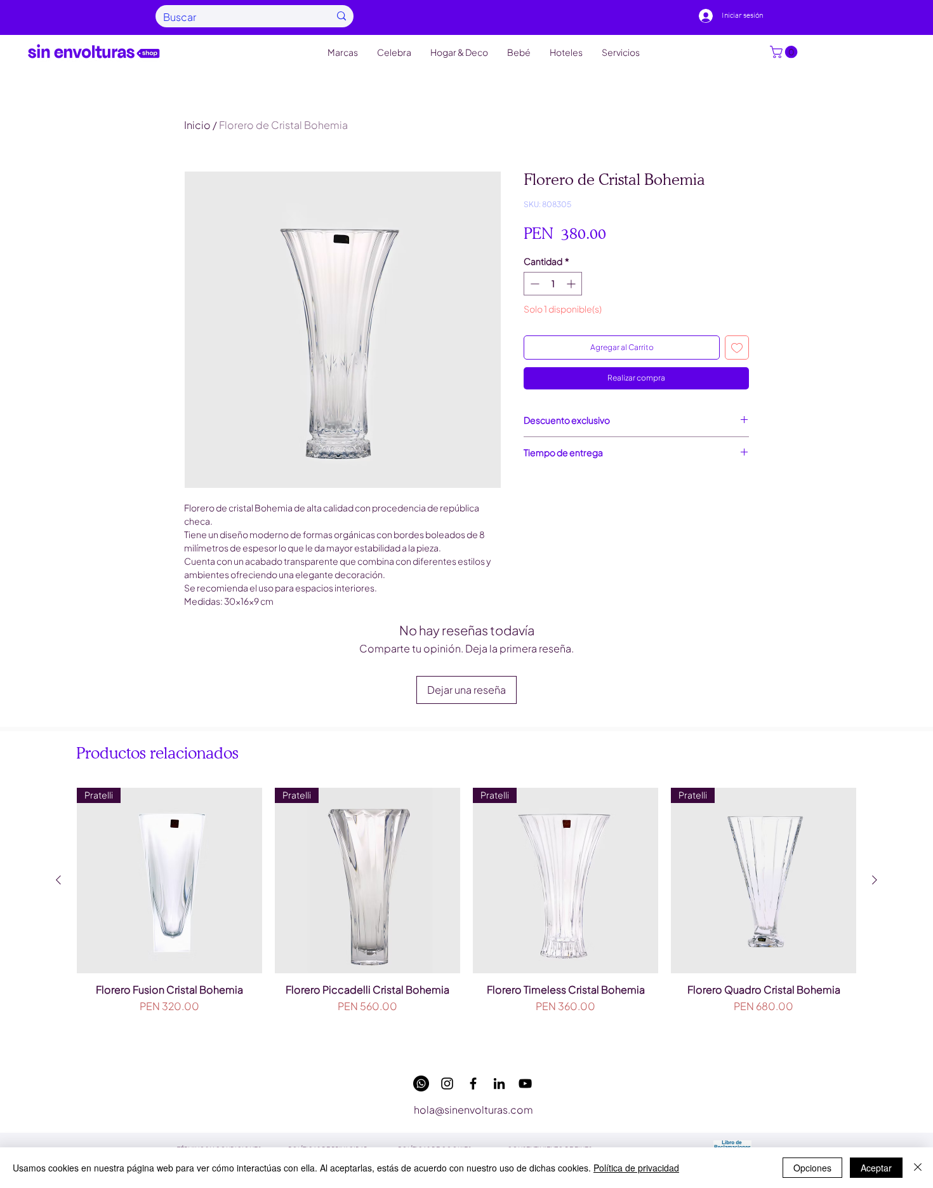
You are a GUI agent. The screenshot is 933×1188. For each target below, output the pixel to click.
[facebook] (473, 1083)
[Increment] (572, 284)
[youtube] (525, 1083)
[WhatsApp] (421, 1083)
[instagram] (447, 1083)
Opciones (812, 1167)
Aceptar (876, 1167)
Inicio (197, 125)
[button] (785, 52)
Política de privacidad (636, 1167)
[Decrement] (533, 284)
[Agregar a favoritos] (737, 347)
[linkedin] (499, 1083)
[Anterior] (58, 880)
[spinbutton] (552, 284)
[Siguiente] (874, 880)
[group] (466, 917)
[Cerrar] (917, 1168)
